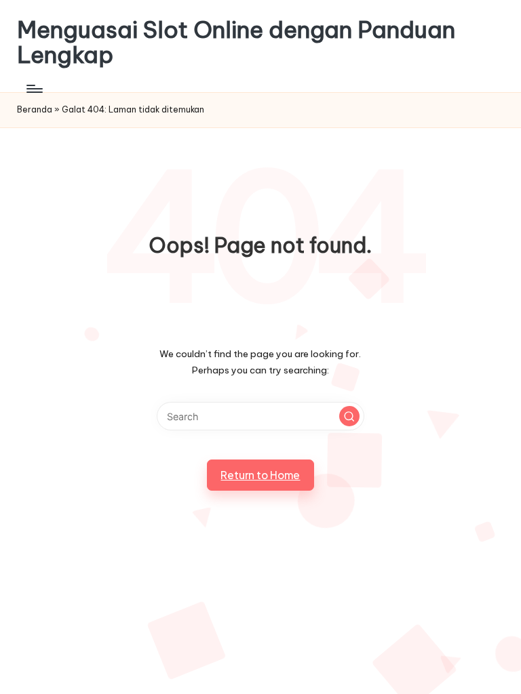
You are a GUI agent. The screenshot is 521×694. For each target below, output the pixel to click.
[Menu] (33, 89)
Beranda (34, 109)
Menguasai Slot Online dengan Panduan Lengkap (236, 42)
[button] (349, 416)
